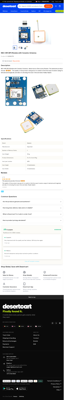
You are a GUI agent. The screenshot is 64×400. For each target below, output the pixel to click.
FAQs (58, 390)
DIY (39, 11)
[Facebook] (59, 323)
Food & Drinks (24, 11)
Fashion (33, 11)
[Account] (56, 6)
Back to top (32, 297)
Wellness (5, 11)
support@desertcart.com (14, 367)
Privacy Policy (56, 384)
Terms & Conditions (54, 381)
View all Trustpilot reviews (32, 261)
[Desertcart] (9, 6)
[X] (56, 323)
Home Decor (14, 11)
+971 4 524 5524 (11, 373)
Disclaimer (57, 387)
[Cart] (59, 6)
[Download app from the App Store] (21, 388)
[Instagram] (52, 323)
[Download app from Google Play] (8, 388)
